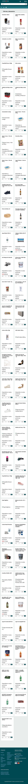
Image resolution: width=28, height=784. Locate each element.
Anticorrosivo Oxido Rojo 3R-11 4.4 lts (20, 258)
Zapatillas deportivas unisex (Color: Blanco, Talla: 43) (6, 404)
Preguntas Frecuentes (5, 773)
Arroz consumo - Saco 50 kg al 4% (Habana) (20, 282)
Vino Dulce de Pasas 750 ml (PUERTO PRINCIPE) (20, 209)
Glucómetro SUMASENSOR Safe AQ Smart (6, 549)
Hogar (2, 757)
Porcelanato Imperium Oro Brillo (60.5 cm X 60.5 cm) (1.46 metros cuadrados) (7, 356)
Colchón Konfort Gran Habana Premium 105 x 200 (20, 574)
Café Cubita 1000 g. (19, 330)
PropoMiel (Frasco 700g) (7, 475)
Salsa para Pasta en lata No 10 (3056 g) (7, 646)
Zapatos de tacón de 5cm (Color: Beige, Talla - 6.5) (20, 379)
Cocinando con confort (6, 38)
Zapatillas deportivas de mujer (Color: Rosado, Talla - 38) (20, 477)
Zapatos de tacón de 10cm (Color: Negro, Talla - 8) (20, 355)
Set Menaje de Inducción (7, 257)
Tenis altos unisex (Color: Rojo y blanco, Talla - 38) (7, 379)
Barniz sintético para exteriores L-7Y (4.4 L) (20, 598)
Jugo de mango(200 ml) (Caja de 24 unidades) (7, 306)
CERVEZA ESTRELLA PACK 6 (7, 88)
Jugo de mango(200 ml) (20, 621)
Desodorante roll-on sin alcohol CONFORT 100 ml (7, 452)
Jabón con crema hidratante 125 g (5, 671)
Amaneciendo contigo (6, 111)
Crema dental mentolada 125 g (20, 452)
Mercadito (2, 754)
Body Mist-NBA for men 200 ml (7, 719)
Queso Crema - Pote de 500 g (20, 112)
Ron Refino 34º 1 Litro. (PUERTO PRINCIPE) (6, 598)
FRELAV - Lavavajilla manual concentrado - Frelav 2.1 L (19, 671)
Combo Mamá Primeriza (7, 524)
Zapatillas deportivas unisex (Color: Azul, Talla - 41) (7, 185)
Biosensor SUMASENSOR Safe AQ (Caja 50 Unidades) (20, 525)
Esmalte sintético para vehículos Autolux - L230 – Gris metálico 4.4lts (20, 549)
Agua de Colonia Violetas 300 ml (20, 404)
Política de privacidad (4, 772)
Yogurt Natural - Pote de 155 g (20, 161)
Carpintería (9, 764)
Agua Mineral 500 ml (6, 233)
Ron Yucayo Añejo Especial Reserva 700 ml (20, 185)
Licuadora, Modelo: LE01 (7, 573)
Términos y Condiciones (5, 774)
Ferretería (8, 757)
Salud (2, 761)
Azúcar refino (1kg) (6, 330)
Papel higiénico (5, 500)
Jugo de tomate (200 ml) (7, 621)
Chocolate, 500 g (18, 136)
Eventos (2, 752)
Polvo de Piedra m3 (6, 208)
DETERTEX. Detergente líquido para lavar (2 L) (7, 695)
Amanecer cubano (5, 14)
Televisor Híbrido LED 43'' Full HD (20, 234)
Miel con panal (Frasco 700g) (19, 39)
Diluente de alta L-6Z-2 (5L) (20, 501)
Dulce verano (18, 63)
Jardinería (2, 766)
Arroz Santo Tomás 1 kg (7, 281)
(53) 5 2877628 (19, 755)
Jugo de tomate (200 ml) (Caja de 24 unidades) (20, 695)
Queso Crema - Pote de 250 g (7, 136)
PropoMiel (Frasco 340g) (7, 63)
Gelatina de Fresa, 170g (20, 427)
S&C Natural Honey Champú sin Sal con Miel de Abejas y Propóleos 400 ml (20, 647)
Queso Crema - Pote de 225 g (7, 161)
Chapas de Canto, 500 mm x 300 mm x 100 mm (19, 307)
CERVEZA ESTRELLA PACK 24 (20, 88)
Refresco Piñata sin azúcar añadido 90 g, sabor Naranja (6, 428)
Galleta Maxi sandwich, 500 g (20, 15)
